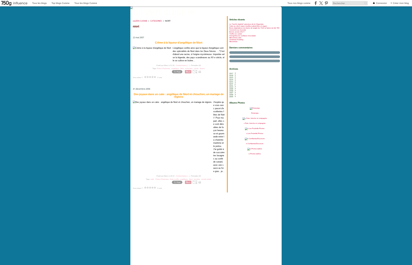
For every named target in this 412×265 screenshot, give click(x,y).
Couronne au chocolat (237, 30)
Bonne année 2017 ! (237, 32)
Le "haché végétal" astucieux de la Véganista (246, 24)
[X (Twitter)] (321, 3)
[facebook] (316, 3)
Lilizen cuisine (140, 21)
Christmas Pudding (236, 39)
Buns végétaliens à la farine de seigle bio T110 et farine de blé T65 (254, 28)
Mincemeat (233, 41)
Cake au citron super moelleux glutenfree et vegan (248, 26)
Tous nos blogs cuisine (298, 3)
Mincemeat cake (235, 38)
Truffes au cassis (235, 34)
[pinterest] (326, 3)
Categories (156, 21)
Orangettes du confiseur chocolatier (242, 36)
